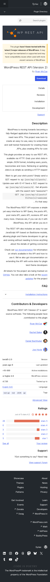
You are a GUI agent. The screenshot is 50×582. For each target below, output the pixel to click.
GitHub (6, 274)
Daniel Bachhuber (34, 341)
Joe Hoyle (37, 349)
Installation (39, 101)
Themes (20, 483)
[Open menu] (4, 4)
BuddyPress (40, 535)
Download (41, 78)
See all (6, 443)
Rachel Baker (35, 332)
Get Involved (17, 500)
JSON (19, 393)
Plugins (20, 487)
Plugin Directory (40, 11)
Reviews (41, 95)
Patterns (20, 492)
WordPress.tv (39, 513)
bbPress (42, 531)
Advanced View (40, 400)
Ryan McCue (41, 71)
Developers (42, 509)
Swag (20, 513)
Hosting (43, 487)
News (44, 483)
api (24, 393)
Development (38, 108)
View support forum (38, 462)
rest (13, 393)
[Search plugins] (20, 20)
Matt (43, 526)
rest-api (7, 393)
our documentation (24, 250)
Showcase (19, 478)
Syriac (38, 547)
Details (41, 88)
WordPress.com (38, 522)
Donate (19, 509)
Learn (44, 500)
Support (41, 114)
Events (20, 504)
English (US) (8, 387)
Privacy (43, 492)
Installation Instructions (36, 294)
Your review (41, 443)
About (44, 478)
